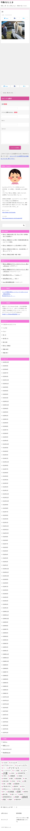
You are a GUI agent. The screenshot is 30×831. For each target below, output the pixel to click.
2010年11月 (6, 572)
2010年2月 (5, 604)
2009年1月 (5, 650)
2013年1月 (5, 490)
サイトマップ (4, 819)
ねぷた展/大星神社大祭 (8, 282)
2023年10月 (6, 362)
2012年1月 (5, 522)
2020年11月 (6, 401)
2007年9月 (5, 707)
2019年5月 (5, 437)
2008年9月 (5, 665)
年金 (19, 781)
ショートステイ (22, 765)
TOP (8, 807)
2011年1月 (5, 565)
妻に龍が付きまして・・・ (8, 295)
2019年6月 (5, 433)
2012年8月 (5, 508)
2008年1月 (5, 693)
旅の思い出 (5, 338)
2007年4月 (5, 725)
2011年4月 (5, 554)
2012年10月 (6, 501)
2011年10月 (6, 533)
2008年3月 (5, 686)
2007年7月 (5, 714)
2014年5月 (5, 451)
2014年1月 (5, 458)
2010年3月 (5, 600)
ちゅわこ (17, 275)
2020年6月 (5, 408)
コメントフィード (7, 749)
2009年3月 (5, 643)
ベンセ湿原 (16, 770)
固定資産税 (18, 778)
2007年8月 (5, 711)
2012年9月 (5, 504)
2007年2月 (5, 732)
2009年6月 (5, 632)
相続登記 (26, 791)
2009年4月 (5, 640)
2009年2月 (5, 647)
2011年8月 (5, 540)
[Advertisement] (13, 52)
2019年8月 (5, 426)
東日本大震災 (17, 789)
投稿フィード (6, 745)
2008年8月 (5, 668)
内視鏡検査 (5, 778)
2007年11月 (6, 700)
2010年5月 (5, 593)
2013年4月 (5, 479)
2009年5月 (5, 636)
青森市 (10, 799)
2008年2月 (5, 689)
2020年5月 (5, 412)
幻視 (25, 781)
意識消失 (17, 784)
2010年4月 (5, 597)
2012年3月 (5, 519)
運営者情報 (19, 813)
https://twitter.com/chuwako (8, 212)
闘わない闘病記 (6, 345)
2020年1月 (5, 419)
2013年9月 (5, 465)
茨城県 (17, 797)
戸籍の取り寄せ (7, 786)
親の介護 (5, 342)
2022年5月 (5, 394)
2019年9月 (5, 422)
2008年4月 (5, 682)
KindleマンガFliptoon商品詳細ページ (11, 314)
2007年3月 (5, 729)
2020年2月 (5, 415)
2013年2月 (5, 487)
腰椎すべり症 (14, 794)
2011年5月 (5, 551)
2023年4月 (5, 376)
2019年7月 (5, 429)
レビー (24, 770)
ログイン (5, 742)
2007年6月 (5, 718)
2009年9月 (5, 622)
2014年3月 (5, 454)
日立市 (23, 786)
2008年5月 (5, 679)
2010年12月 (6, 568)
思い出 (4, 335)
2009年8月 (5, 625)
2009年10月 (6, 618)
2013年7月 (5, 469)
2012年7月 (5, 511)
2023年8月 (5, 369)
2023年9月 (5, 365)
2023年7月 (5, 373)
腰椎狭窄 (21, 794)
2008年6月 (5, 675)
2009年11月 (6, 615)
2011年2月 (5, 561)
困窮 (12, 778)
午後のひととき (7, 2)
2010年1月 (5, 608)
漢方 (4, 791)
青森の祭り (5, 352)
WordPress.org (6, 752)
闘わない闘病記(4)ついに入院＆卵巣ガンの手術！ (15, 245)
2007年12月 (6, 697)
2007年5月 (5, 721)
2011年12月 (6, 526)
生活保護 (11, 792)
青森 (4, 799)
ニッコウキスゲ (7, 770)
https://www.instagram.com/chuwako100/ (12, 218)
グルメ (4, 331)
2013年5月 (5, 476)
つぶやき (5, 328)
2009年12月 (6, 611)
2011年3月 (5, 558)
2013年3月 (5, 483)
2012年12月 (6, 494)
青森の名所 (5, 349)
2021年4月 (5, 397)
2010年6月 (5, 590)
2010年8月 (5, 583)
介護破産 (12, 776)
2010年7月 (5, 586)
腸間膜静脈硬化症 (7, 797)
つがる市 (5, 762)
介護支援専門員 (21, 773)
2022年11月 (6, 383)
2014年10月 (6, 444)
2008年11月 (6, 657)
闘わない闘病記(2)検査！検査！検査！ (12, 254)
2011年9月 (5, 536)
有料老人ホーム (7, 789)
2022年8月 (5, 387)
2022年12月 (6, 380)
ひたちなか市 (14, 762)
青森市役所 (18, 799)
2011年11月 (5, 529)
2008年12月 (6, 654)
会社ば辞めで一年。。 (8, 275)
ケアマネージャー (8, 765)
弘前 (4, 783)
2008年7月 (5, 672)
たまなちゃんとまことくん (9, 324)
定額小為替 (5, 781)
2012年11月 (6, 497)
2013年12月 (6, 462)
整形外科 (16, 786)
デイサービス (14, 768)
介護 (5, 773)
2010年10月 (6, 576)
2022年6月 (5, 390)
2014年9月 (5, 447)
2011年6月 (5, 547)
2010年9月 (5, 579)
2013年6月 (5, 472)
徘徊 (9, 784)
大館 (26, 778)
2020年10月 (6, 405)
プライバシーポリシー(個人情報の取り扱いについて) (22, 819)
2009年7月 (5, 629)
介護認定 (20, 776)
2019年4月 (5, 440)
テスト (4, 767)
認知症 (25, 797)
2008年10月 (6, 661)
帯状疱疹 (13, 781)
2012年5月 (5, 515)
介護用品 (4, 775)
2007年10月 (6, 704)
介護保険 (12, 773)
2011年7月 (5, 543)
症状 (19, 792)
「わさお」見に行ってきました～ (8, 92)
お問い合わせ (4, 813)
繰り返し (5, 794)
